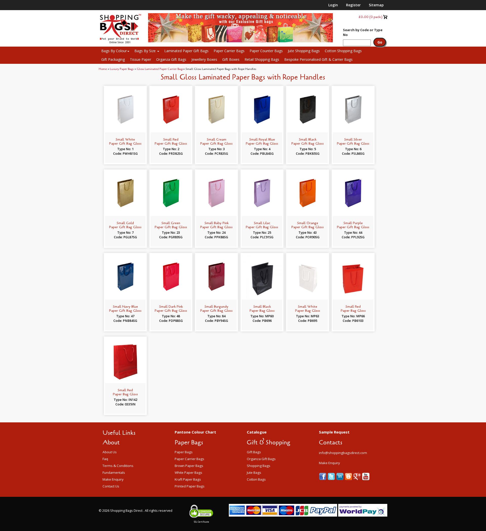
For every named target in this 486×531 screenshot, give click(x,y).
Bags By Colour (114, 50)
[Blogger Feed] (349, 476)
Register (353, 5)
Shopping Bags (258, 465)
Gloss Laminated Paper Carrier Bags (160, 69)
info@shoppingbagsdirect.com (343, 452)
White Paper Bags (188, 472)
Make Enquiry (113, 479)
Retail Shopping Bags (262, 59)
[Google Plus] (357, 476)
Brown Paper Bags (189, 465)
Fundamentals (114, 472)
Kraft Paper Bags (188, 479)
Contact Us (111, 486)
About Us (110, 452)
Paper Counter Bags (266, 50)
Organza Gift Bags (171, 59)
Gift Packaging (113, 59)
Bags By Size (145, 50)
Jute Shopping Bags (304, 50)
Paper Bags (184, 452)
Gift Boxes (230, 59)
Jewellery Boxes (204, 59)
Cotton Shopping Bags (343, 50)
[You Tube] (366, 476)
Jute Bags (254, 472)
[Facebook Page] (323, 476)
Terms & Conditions (118, 465)
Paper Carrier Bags (229, 50)
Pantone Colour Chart (195, 432)
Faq (105, 459)
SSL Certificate (201, 521)
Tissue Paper (140, 59)
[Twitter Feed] (332, 476)
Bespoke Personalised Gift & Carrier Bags (318, 59)
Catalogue (257, 432)
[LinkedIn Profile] (340, 476)
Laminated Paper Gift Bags (186, 50)
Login (333, 5)
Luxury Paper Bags (122, 69)
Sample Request (334, 432)
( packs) (370, 17)
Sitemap (376, 5)
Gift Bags (254, 452)
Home (103, 69)
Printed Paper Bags (190, 486)
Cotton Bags (256, 479)
